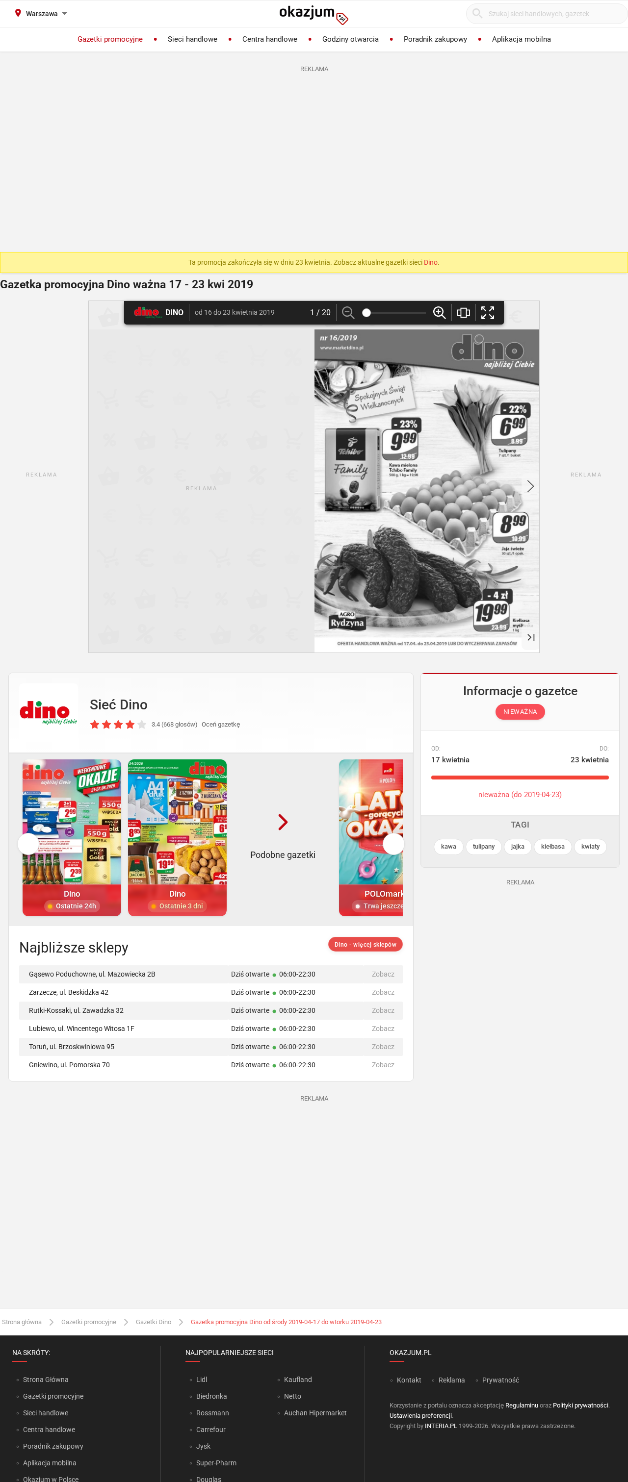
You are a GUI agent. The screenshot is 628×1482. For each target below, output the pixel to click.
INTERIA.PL (441, 1426)
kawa (448, 846)
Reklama (452, 1380)
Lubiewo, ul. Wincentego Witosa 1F (81, 1028)
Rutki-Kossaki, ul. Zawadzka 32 (76, 1010)
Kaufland (298, 1379)
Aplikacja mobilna (50, 1463)
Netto (292, 1396)
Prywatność (500, 1380)
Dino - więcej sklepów (366, 944)
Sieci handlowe (45, 1413)
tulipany (484, 846)
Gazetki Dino (153, 1322)
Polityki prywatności (580, 1405)
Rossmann (212, 1413)
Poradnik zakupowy (53, 1446)
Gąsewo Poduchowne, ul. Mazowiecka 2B (92, 974)
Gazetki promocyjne (88, 1322)
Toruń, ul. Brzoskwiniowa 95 (71, 1047)
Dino (431, 262)
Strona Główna (46, 1379)
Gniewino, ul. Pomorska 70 (69, 1065)
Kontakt (409, 1380)
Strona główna (22, 1322)
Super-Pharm (216, 1463)
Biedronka (211, 1396)
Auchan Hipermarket (315, 1413)
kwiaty (590, 846)
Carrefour (211, 1429)
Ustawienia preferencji (421, 1415)
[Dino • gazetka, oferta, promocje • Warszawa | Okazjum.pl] (48, 712)
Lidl (201, 1379)
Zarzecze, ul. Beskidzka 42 (68, 992)
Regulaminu (521, 1405)
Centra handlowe (49, 1429)
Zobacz (383, 974)
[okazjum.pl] (314, 15)
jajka (517, 846)
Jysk (203, 1446)
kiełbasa (553, 846)
